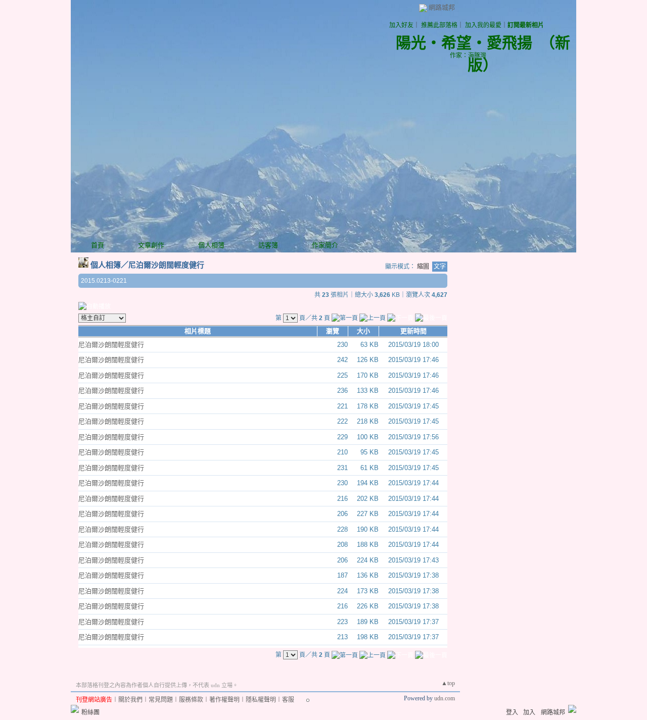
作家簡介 (325, 245)
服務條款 (191, 699)
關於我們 (130, 699)
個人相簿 (211, 245)
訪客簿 (268, 245)
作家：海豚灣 (468, 55)
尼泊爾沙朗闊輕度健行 (166, 265)
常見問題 (161, 699)
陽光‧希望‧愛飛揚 (464, 42)
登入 (512, 712)
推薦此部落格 (439, 25)
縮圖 (423, 266)
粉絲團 (90, 712)
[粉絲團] (75, 709)
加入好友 (401, 25)
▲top (448, 683)
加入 (529, 712)
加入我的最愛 (483, 25)
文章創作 (151, 245)
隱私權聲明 (261, 699)
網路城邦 (442, 7)
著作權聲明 (224, 699)
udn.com (444, 698)
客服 (288, 699)
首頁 (97, 245)
